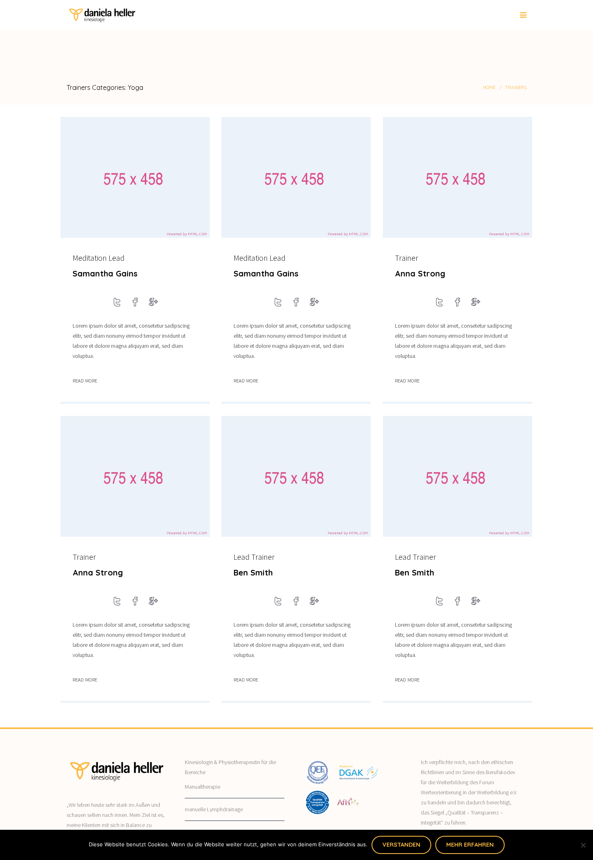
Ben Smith (253, 572)
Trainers (515, 87)
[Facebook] (135, 303)
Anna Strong (420, 273)
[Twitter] (117, 303)
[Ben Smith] (296, 477)
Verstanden (401, 844)
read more (85, 381)
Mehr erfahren (470, 844)
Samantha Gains (105, 273)
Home (489, 87)
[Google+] (153, 303)
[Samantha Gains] (135, 178)
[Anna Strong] (457, 178)
